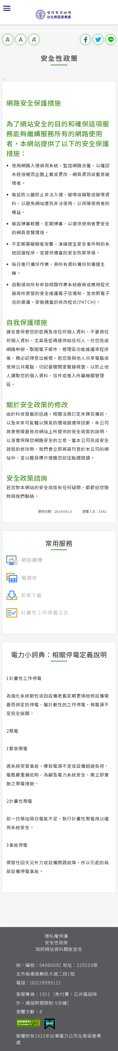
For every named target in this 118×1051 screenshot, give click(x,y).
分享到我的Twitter (98, 39)
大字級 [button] (34, 39)
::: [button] (3, 78)
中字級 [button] (20, 39)
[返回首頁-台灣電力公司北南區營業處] (59, 14)
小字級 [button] (7, 39)
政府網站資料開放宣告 (59, 949)
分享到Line (110, 39)
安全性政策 (56, 942)
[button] (7, 8)
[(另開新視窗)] (24, 559)
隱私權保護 (56, 936)
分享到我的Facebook (85, 39)
